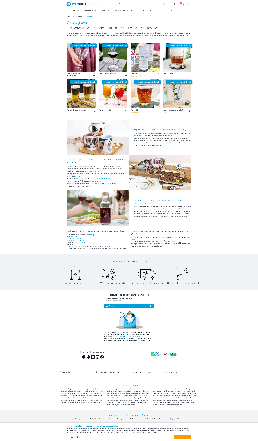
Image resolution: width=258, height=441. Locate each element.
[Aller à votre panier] (189, 4)
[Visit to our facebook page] (84, 357)
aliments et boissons (92, 171)
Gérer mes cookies (73, 437)
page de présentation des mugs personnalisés (152, 245)
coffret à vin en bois (94, 181)
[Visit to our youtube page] (93, 357)
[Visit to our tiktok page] (102, 357)
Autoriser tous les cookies (182, 437)
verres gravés (92, 235)
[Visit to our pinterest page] (88, 357)
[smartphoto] (76, 4)
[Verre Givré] (145, 57)
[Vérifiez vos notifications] (184, 4)
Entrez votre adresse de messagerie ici (119, 298)
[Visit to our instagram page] (97, 357)
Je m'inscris (110, 306)
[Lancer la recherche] (164, 4)
